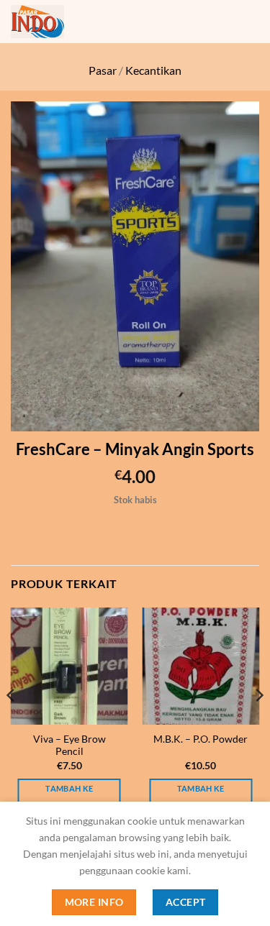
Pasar (103, 70)
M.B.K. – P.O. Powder (200, 739)
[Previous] (11, 724)
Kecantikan (153, 70)
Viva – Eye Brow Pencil (69, 745)
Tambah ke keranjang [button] (69, 797)
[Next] (258, 724)
